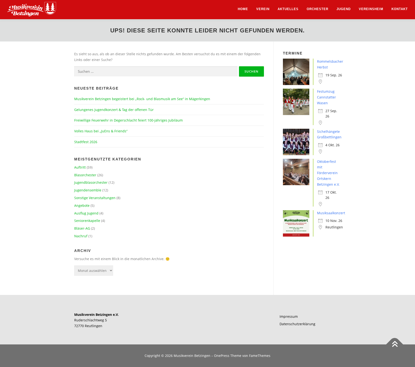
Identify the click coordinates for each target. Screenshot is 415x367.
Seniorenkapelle (87, 220)
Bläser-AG (82, 228)
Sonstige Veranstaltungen (95, 198)
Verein (262, 9)
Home (243, 9)
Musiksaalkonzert (331, 213)
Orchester (317, 9)
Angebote (82, 205)
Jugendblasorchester (91, 182)
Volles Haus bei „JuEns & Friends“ (101, 131)
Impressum (289, 316)
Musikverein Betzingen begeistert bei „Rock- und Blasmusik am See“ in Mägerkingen (142, 99)
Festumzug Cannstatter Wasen (326, 97)
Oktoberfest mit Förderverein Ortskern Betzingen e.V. (328, 173)
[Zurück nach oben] (394, 344)
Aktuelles (288, 9)
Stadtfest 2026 (85, 142)
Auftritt (80, 167)
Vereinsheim (371, 9)
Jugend (343, 9)
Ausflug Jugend (86, 213)
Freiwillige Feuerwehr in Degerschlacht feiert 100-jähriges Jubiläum (128, 120)
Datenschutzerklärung (297, 324)
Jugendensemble (87, 190)
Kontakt (399, 9)
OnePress (221, 355)
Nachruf (80, 236)
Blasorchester (85, 175)
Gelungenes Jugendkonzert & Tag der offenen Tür (114, 109)
